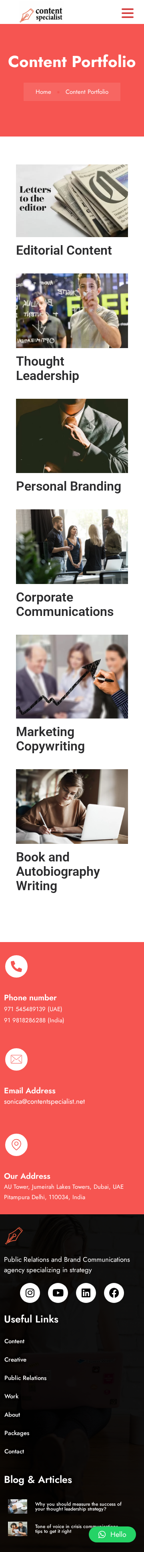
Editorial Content (64, 250)
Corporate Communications (65, 604)
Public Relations (25, 1378)
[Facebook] (114, 1293)
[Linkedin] (86, 1293)
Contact (14, 1451)
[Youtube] (58, 1293)
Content (14, 1341)
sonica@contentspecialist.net (44, 1101)
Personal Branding (68, 486)
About (12, 1414)
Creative (15, 1359)
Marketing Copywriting (50, 739)
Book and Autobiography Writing (58, 871)
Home (43, 91)
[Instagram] (30, 1293)
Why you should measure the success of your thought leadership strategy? (78, 1506)
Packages (16, 1433)
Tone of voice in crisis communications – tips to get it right (79, 1529)
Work (11, 1396)
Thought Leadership (47, 368)
